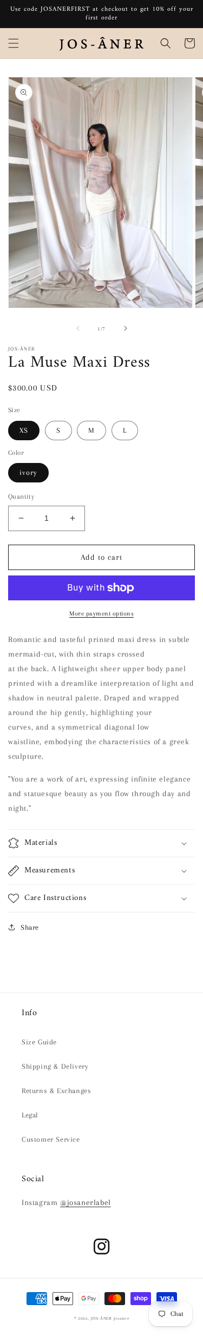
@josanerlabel (85, 1202)
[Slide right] (125, 328)
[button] (13, 43)
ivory (28, 472)
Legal (30, 1115)
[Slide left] (78, 328)
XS (23, 430)
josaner (121, 1318)
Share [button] (30, 927)
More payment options (101, 613)
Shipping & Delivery (55, 1066)
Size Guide (39, 1042)
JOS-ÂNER (101, 1318)
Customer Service (51, 1139)
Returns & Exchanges (56, 1091)
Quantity (21, 496)
